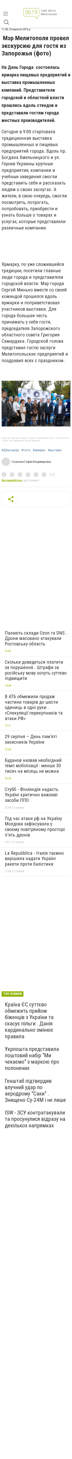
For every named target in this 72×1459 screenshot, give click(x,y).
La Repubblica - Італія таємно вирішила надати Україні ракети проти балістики (34, 858)
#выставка (55, 450)
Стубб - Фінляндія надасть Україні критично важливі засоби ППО (31, 795)
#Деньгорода (10, 450)
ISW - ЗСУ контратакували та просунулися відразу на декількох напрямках (35, 1119)
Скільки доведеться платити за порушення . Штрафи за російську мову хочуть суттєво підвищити (36, 670)
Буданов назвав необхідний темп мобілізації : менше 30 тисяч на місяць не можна (33, 766)
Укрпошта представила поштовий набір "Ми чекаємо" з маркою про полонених (32, 1059)
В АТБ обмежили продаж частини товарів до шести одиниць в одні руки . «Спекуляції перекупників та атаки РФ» (34, 707)
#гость (25, 450)
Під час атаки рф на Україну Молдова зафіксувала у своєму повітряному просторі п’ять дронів (35, 827)
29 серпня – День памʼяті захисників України (31, 739)
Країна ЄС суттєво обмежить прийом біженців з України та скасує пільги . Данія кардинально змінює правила (29, 1020)
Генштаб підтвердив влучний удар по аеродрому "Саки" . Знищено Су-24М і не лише (35, 1090)
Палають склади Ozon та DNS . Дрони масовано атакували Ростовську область (36, 638)
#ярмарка (39, 450)
